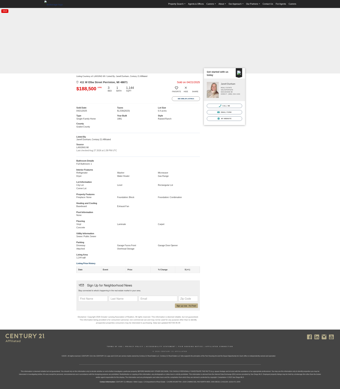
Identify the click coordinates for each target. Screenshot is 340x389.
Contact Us (268, 4)
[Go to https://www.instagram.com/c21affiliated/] (324, 337)
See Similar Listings (186, 98)
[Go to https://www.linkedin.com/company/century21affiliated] (316, 337)
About (222, 5)
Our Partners (253, 5)
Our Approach (237, 5)
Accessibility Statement (161, 346)
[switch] (176, 90)
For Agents (281, 4)
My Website (225, 118)
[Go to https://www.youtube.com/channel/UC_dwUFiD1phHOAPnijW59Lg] (331, 337)
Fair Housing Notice (190, 346)
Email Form (225, 112)
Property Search (177, 5)
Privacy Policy (134, 346)
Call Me (226, 106)
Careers (211, 5)
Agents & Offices (196, 4)
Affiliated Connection (219, 346)
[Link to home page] (54, 4)
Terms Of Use (115, 346)
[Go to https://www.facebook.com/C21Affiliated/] (309, 337)
